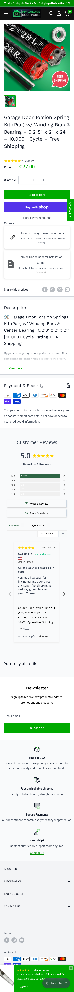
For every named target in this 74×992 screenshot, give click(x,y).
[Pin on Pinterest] (52, 289)
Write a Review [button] (38, 503)
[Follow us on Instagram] (14, 940)
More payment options (37, 217)
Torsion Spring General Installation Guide (40, 259)
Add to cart (37, 194)
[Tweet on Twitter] (60, 289)
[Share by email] (67, 289)
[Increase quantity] (43, 180)
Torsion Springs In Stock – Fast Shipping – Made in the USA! (37, 3)
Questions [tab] (38, 525)
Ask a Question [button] (39, 513)
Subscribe (37, 728)
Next (64, 592)
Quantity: (10, 180)
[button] (41, 636)
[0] (66, 13)
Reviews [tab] (14, 525)
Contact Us (37, 852)
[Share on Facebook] (45, 289)
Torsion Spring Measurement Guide (43, 233)
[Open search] (51, 13)
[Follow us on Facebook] (6, 940)
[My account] (59, 13)
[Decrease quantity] (23, 180)
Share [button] (26, 629)
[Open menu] (6, 13)
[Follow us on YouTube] (21, 940)
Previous (10, 592)
